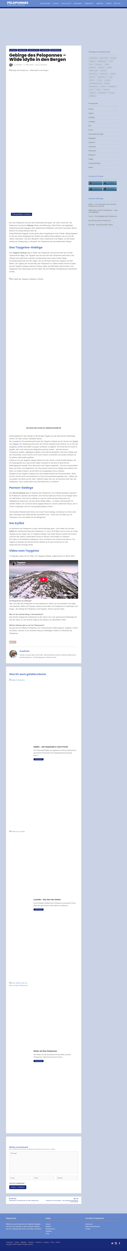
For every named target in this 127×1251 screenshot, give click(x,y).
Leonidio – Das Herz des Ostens (47, 900)
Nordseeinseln (50, 1229)
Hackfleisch (93, 70)
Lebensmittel (102, 77)
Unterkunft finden (95, 163)
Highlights (66, 3)
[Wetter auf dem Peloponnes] (19, 1056)
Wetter (117, 3)
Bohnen (113, 58)
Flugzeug (98, 64)
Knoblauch (104, 73)
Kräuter (92, 77)
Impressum (89, 1224)
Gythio (75, 441)
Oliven (99, 80)
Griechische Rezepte (96, 134)
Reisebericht (94, 86)
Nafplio (92, 80)
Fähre (107, 64)
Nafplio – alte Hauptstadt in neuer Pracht (51, 747)
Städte (56, 3)
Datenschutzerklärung (92, 1226)
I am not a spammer (16, 1183)
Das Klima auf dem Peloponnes (100, 220)
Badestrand (104, 58)
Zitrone (111, 92)
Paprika (107, 83)
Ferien (108, 3)
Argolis (91, 113)
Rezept (103, 86)
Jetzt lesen (38, 759)
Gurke (109, 67)
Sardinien (49, 1231)
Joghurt (104, 70)
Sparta (15, 444)
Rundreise (112, 86)
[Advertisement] (63, 27)
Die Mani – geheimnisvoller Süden (101, 225)
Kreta (47, 1233)
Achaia (13, 50)
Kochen (112, 73)
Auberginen (93, 58)
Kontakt (87, 1229)
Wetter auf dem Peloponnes (45, 1051)
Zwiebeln (92, 96)
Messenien (55, 50)
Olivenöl (107, 80)
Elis (90, 126)
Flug (91, 64)
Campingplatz (102, 61)
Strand (98, 89)
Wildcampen (102, 92)
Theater (106, 89)
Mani (23, 255)
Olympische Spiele (95, 83)
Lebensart (88, 3)
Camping (99, 3)
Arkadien (22, 50)
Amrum (48, 1224)
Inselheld (19, 65)
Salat (91, 89)
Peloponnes (17, 2)
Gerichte (92, 67)
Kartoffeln (93, 73)
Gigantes (101, 67)
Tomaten (92, 92)
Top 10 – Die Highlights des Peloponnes (103, 216)
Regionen (78, 3)
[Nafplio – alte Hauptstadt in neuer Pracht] (19, 753)
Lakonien (45, 50)
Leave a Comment (41, 65)
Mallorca (48, 1226)
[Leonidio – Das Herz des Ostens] (19, 904)
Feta (111, 61)
